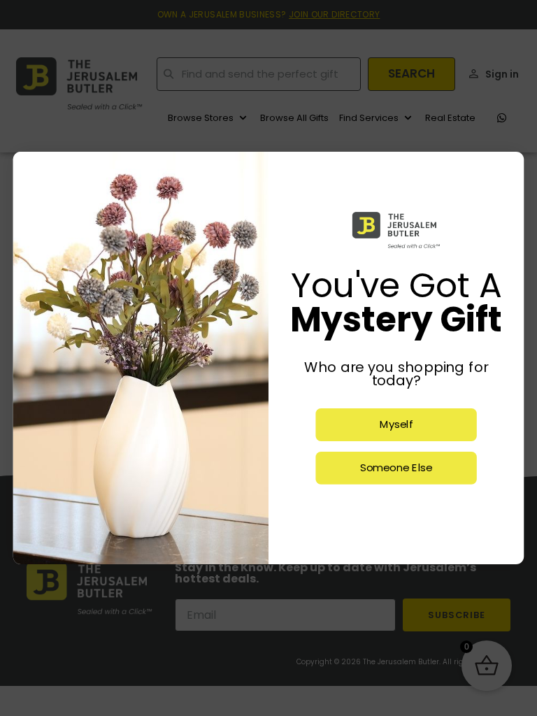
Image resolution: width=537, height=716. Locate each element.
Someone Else (396, 467)
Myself (396, 425)
